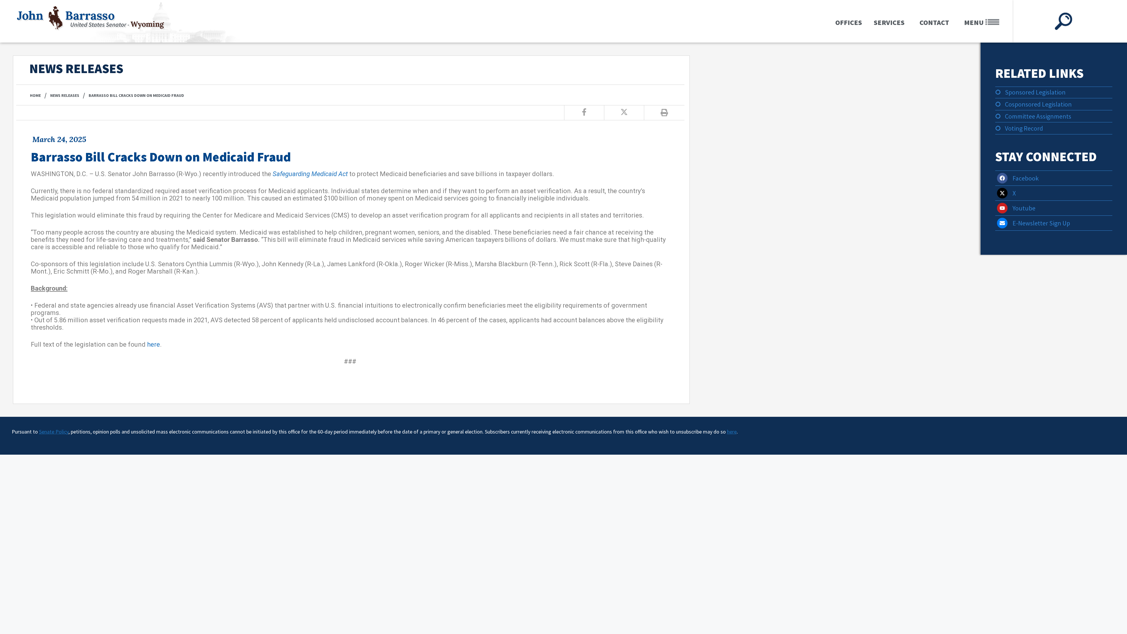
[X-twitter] (1002, 193)
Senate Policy (53, 431)
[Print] (664, 112)
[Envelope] (1002, 223)
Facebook (1026, 178)
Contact (934, 22)
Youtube (1024, 208)
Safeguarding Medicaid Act (310, 174)
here (153, 344)
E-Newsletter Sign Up (1041, 223)
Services (889, 22)
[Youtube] (1002, 208)
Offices (848, 22)
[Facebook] (1002, 178)
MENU (974, 22)
